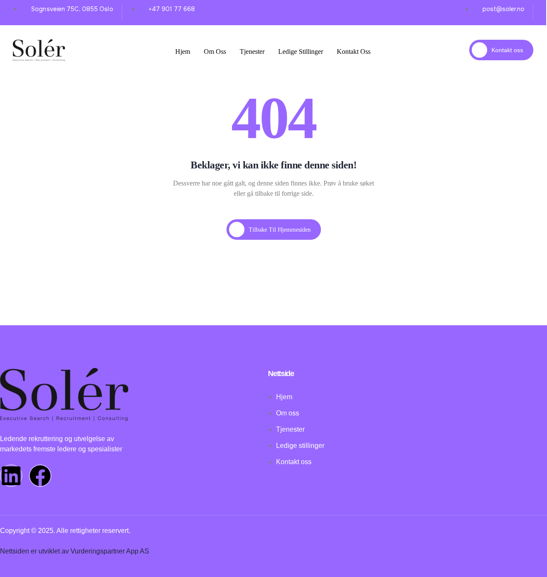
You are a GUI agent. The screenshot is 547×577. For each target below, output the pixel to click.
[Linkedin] (11, 476)
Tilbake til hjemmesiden (280, 230)
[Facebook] (40, 476)
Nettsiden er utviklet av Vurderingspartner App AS (74, 551)
